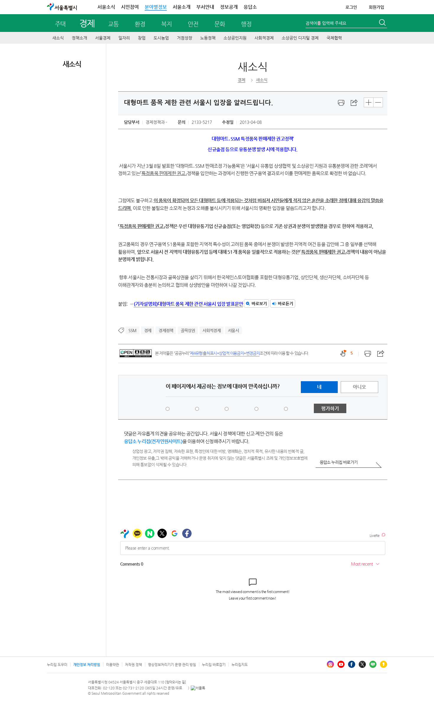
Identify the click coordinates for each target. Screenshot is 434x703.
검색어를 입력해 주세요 (326, 23)
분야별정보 (156, 7)
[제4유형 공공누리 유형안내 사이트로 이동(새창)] (136, 353)
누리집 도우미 (57, 665)
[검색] (383, 23)
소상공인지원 (235, 37)
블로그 (372, 664)
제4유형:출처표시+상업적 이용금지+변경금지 (225, 353)
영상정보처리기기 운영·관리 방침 (172, 665)
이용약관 (112, 665)
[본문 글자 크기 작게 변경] (378, 102)
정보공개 (229, 7)
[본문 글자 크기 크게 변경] (368, 102)
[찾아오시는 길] (175, 682)
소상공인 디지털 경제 (300, 37)
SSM (132, 330)
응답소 (250, 7)
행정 (246, 24)
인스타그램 (330, 664)
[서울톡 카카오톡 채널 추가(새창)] (198, 688)
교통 (113, 24)
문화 (219, 24)
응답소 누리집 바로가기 (339, 462)
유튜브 (341, 664)
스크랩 (354, 102)
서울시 (233, 330)
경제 (87, 23)
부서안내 (205, 7)
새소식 (58, 37)
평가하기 (330, 408)
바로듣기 (285, 303)
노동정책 (208, 37)
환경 (140, 24)
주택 (60, 24)
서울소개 (181, 7)
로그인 (351, 7)
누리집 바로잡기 (214, 665)
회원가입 (376, 7)
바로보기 (259, 303)
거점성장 (184, 37)
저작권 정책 (133, 665)
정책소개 (79, 37)
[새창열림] (341, 102)
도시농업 (161, 37)
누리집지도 (239, 665)
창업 (142, 37)
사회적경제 (264, 37)
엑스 (362, 664)
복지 (166, 24)
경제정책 (166, 330)
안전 (193, 24)
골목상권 (188, 330)
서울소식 (106, 7)
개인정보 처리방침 (86, 665)
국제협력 (334, 37)
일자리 (124, 37)
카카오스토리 (383, 664)
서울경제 (102, 37)
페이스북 (351, 664)
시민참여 (130, 7)
